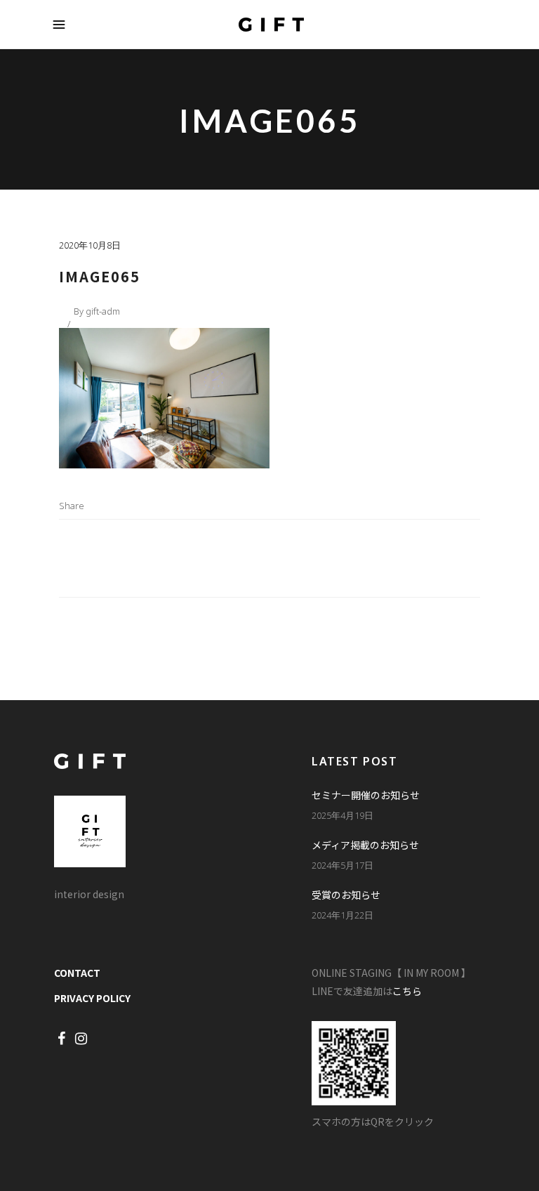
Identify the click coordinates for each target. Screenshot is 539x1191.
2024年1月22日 (342, 915)
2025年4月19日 (342, 815)
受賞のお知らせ (346, 895)
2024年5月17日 (342, 865)
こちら (407, 991)
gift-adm (103, 311)
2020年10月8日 (90, 245)
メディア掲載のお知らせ (365, 845)
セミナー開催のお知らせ (366, 795)
